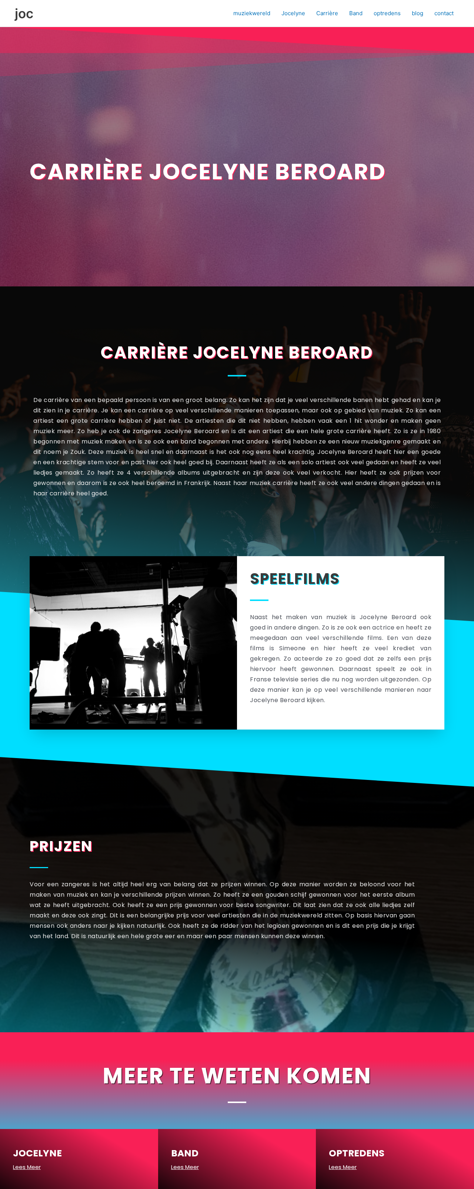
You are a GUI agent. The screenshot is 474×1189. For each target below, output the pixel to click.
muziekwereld (251, 13)
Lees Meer (27, 1167)
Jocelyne (293, 13)
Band (356, 13)
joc (24, 13)
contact (444, 13)
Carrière (327, 13)
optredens (387, 13)
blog (417, 13)
